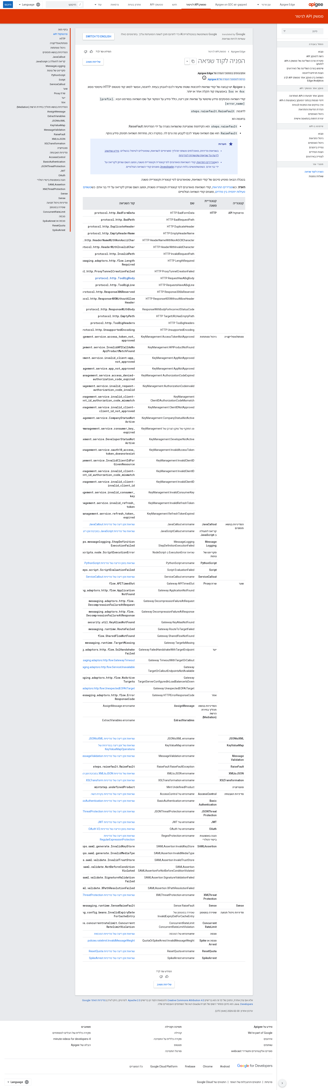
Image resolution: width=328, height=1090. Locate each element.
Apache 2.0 (134, 1000)
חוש (174, 4)
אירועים (268, 1038)
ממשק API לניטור (196, 4)
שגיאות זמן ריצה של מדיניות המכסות (114, 933)
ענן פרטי (266, 4)
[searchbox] (302, 31)
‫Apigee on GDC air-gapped (231, 4)
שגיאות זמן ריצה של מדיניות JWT (116, 822)
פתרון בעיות (134, 4)
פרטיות (268, 1082)
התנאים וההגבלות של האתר (245, 1082)
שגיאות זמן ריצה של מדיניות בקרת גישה (113, 793)
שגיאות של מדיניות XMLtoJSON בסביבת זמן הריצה (106, 773)
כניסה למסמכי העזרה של (226, 79)
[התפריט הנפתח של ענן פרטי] (256, 4)
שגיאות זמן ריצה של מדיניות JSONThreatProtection (105, 811)
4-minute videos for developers (72, 1038)
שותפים (268, 1045)
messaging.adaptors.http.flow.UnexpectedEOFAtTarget (102, 688)
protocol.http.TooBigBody (115, 278)
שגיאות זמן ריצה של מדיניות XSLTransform (110, 780)
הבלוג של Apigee (81, 1045)
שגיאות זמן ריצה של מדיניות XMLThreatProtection (106, 894)
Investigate (167, 166)
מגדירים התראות (206, 162)
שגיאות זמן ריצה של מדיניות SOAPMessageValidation (104, 755)
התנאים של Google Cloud (211, 1082)
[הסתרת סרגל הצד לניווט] (282, 1083)
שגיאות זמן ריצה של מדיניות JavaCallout (112, 524)
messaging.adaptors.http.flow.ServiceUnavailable (105, 667)
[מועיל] (91, 51)
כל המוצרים (136, 1066)
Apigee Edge (287, 4)
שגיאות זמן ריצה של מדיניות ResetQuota (112, 951)
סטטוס (178, 1045)
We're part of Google (260, 1032)
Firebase (190, 1066)
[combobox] (65, 4)
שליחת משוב (93, 61)
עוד (100, 4)
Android (225, 1066)
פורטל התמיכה (173, 1051)
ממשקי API (156, 4)
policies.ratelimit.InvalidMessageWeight (111, 940)
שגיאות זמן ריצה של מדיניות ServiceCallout (110, 576)
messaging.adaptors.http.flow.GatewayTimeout (106, 660)
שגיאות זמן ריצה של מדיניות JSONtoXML (112, 738)
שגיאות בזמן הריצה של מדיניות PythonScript (109, 563)
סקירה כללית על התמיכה (168, 1038)
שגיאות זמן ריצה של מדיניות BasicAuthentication (107, 800)
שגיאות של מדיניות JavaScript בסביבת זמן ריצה (108, 531)
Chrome (208, 1066)
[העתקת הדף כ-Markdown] (193, 61)
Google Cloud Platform (163, 1066)
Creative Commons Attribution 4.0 (185, 1000)
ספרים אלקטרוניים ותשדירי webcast (251, 1051)
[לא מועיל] (85, 51)
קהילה (178, 1032)
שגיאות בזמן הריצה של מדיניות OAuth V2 (111, 828)
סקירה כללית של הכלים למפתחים (71, 1032)
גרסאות (115, 4)
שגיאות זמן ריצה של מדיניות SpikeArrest (112, 958)
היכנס (8, 4)
